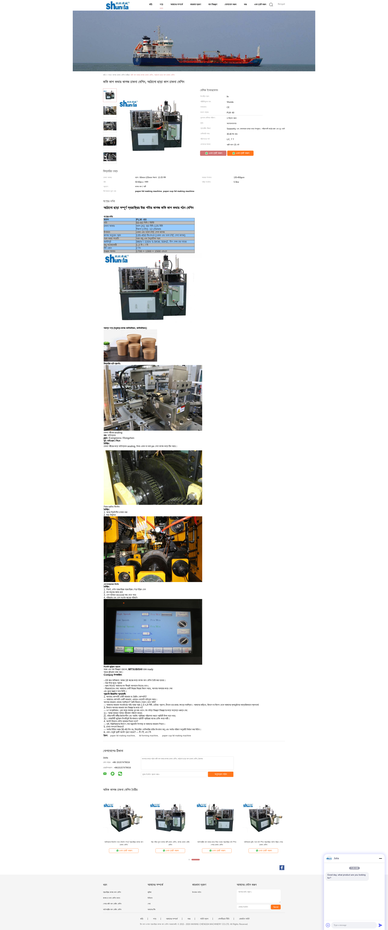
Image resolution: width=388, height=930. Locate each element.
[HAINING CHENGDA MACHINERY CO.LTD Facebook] (281, 867)
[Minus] (380, 858)
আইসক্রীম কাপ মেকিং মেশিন (112, 909)
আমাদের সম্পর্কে (177, 4)
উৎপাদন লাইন (196, 892)
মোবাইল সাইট (244, 919)
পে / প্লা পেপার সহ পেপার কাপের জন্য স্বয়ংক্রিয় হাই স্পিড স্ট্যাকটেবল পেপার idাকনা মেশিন (217, 843)
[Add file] (328, 925)
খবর (245, 4)
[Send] (380, 925)
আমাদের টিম (151, 909)
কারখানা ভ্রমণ (195, 4)
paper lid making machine (122, 735)
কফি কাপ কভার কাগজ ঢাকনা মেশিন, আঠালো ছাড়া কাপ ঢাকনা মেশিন (153, 75)
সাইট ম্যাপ (204, 919)
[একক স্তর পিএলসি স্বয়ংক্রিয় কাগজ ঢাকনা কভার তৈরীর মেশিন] (123, 817)
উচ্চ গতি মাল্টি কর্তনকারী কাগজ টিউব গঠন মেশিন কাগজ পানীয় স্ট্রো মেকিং (170, 843)
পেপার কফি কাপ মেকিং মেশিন (112, 904)
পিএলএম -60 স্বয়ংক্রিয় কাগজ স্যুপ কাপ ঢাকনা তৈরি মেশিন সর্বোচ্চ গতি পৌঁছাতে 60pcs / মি (263, 843)
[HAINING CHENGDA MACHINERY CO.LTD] (118, 5)
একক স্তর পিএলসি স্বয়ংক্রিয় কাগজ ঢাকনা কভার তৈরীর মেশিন (124, 842)
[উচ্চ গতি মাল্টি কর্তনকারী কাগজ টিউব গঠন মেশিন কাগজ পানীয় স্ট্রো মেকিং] (170, 817)
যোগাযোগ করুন (230, 4)
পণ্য (161, 4)
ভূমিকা (149, 892)
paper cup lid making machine (176, 735)
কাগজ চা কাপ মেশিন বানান (111, 898)
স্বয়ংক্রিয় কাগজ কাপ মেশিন (112, 892)
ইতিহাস (150, 898)
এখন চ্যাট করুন (260, 4)
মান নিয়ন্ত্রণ (212, 4)
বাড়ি (150, 4)
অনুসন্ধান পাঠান (221, 774)
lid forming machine (148, 735)
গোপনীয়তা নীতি (223, 919)
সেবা (149, 904)
